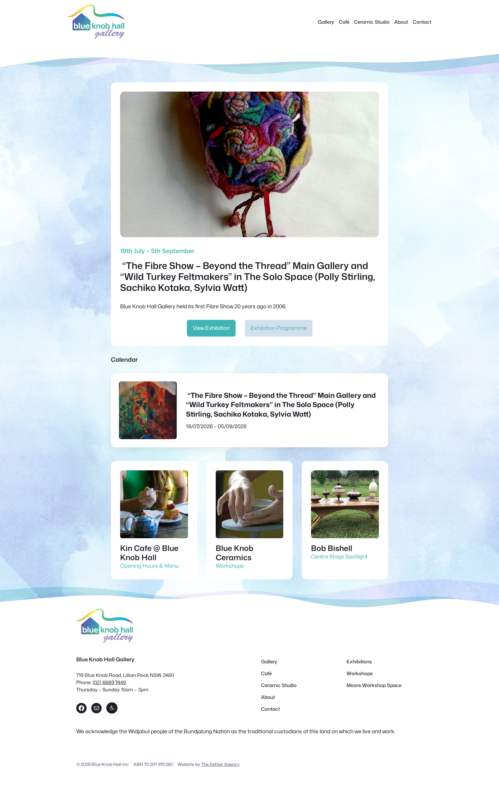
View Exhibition (211, 328)
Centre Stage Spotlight (339, 556)
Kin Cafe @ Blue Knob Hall (149, 552)
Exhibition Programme (279, 328)
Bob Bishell (331, 548)
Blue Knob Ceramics (235, 552)
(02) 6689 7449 (109, 682)
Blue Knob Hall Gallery (105, 659)
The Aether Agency (220, 764)
